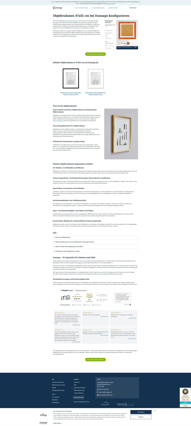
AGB (75, 385)
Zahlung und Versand (57, 382)
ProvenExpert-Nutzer (132, 338)
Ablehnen (141, 417)
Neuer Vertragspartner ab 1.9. (81, 401)
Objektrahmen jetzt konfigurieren (95, 54)
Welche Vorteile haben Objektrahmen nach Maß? (69, 246)
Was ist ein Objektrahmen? (63, 237)
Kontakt (111, 272)
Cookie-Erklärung (78, 393)
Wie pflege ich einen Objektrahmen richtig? (67, 251)
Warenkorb (134, 7)
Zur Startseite (55, 397)
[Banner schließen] (155, 410)
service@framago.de (105, 392)
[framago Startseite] (57, 8)
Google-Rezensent (76, 324)
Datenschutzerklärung (79, 387)
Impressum (77, 382)
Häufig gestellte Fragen (58, 390)
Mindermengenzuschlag (58, 385)
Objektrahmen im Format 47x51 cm (68, 20)
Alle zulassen (140, 412)
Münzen (55, 120)
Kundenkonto (55, 402)
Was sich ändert (111, 3)
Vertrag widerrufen (79, 397)
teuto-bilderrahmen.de (105, 395)
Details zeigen (57, 423)
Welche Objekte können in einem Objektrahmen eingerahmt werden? (74, 242)
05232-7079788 (113, 7)
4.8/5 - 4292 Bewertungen (82, 7)
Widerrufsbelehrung (79, 390)
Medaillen (60, 120)
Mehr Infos (126, 304)
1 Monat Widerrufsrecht (98, 7)
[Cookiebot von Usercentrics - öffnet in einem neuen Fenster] (43, 423)
